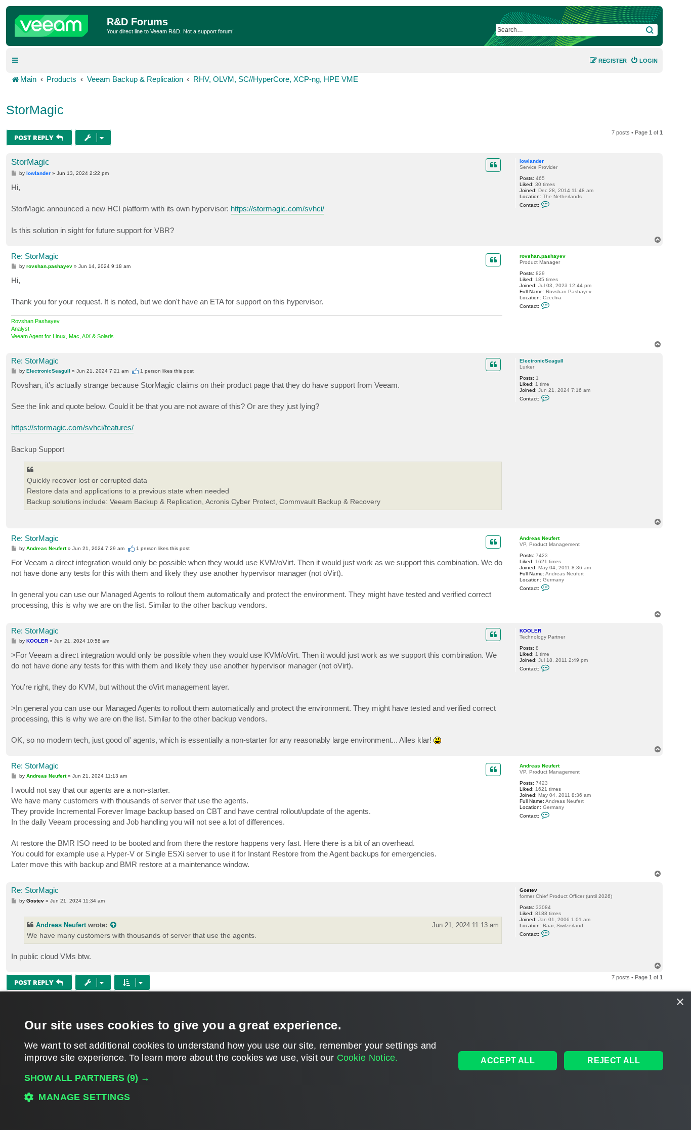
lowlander (532, 161)
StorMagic (35, 110)
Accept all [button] (508, 1060)
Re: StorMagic (35, 256)
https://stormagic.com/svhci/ (277, 208)
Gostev (528, 890)
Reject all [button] (613, 1060)
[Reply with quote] (493, 164)
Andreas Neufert (539, 538)
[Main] (58, 23)
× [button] (679, 1002)
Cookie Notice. (367, 1058)
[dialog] (345, 1060)
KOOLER (530, 631)
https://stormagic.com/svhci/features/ (72, 427)
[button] (233, 1078)
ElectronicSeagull (542, 361)
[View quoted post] (113, 925)
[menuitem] (644, 61)
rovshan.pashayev (543, 256)
